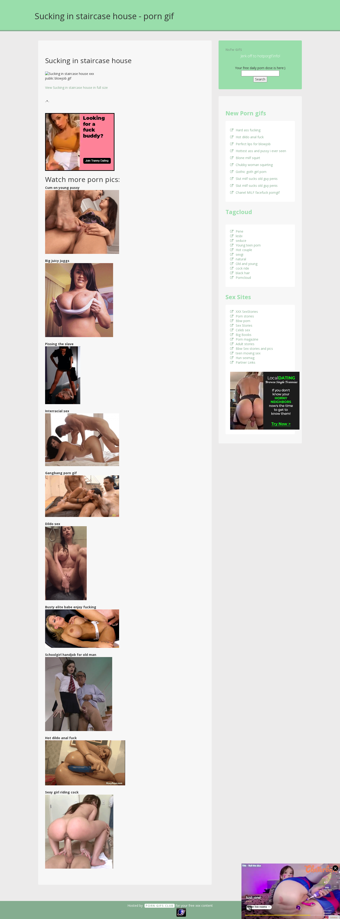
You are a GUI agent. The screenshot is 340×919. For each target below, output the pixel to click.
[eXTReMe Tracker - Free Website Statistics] (181, 912)
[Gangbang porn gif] (82, 496)
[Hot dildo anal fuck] (85, 762)
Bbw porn (243, 321)
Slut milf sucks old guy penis (257, 178)
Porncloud (243, 277)
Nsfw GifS (234, 49)
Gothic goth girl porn (251, 171)
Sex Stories (244, 325)
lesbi (239, 236)
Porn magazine (247, 339)
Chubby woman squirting (254, 165)
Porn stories (245, 316)
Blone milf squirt (248, 158)
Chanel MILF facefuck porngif (258, 192)
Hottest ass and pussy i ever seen (261, 151)
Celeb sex (243, 330)
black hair (243, 273)
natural (241, 259)
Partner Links (245, 362)
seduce (241, 240)
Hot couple (244, 250)
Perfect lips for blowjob (253, 144)
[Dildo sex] (66, 563)
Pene (239, 231)
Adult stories (245, 344)
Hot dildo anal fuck (250, 137)
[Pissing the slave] (62, 375)
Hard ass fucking (248, 130)
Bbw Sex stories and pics (254, 348)
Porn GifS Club (159, 906)
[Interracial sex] (82, 439)
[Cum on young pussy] (82, 221)
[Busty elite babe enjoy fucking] (82, 628)
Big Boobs (243, 334)
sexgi (239, 254)
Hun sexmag (245, 358)
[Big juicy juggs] (79, 300)
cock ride (242, 268)
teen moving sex (248, 353)
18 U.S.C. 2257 (165, 912)
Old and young (246, 263)
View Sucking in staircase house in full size (76, 87)
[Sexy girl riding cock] (79, 831)
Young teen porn (248, 245)
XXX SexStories (247, 311)
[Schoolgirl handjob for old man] (78, 694)
